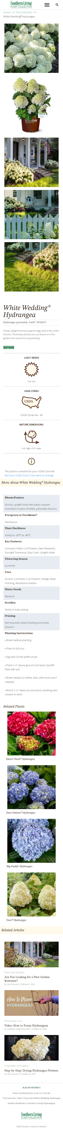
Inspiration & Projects (16, 1065)
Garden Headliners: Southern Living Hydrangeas (31, 1103)
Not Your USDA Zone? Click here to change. (29, 475)
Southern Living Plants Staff (18, 1029)
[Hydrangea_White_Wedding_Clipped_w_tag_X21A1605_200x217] (31, 105)
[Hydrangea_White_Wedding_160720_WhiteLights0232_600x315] (31, 162)
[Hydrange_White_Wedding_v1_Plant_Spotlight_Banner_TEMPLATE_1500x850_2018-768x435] (31, 214)
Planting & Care (13, 1021)
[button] (47, 5)
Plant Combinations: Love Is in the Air (31, 1093)
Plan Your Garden (14, 972)
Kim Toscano (12, 984)
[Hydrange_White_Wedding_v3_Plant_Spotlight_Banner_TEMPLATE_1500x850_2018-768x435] (31, 267)
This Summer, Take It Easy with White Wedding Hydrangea (31, 1098)
